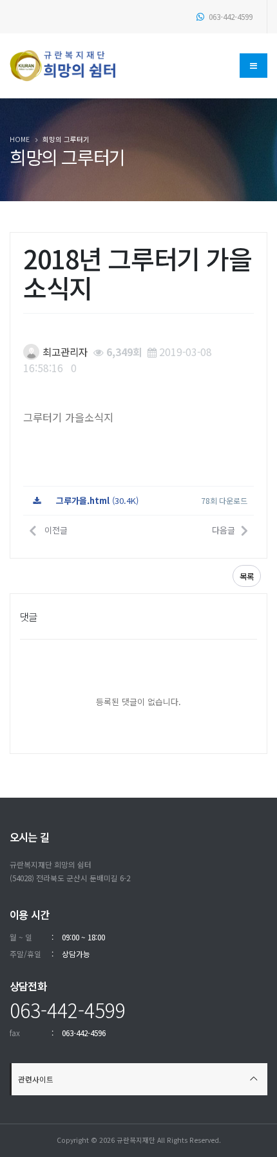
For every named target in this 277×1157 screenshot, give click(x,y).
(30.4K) (97, 500)
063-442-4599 (230, 16)
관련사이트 (35, 1078)
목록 (247, 576)
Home (20, 139)
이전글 (55, 530)
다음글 (223, 530)
